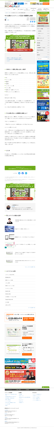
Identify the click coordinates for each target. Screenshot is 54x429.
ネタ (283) (7, 302)
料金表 (14, 9)
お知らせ (43, 54)
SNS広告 (43, 45)
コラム (43, 35)
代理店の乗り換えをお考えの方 (33, 9)
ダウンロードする (26, 337)
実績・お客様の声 (20, 9)
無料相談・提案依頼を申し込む (29, 319)
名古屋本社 (6, 410)
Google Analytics (43, 50)
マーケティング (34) (8, 288)
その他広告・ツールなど (43, 47)
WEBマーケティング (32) (9, 285)
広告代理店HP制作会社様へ (39, 9)
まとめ (8, 60)
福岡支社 (6, 421)
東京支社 (6, 413)
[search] (48, 59)
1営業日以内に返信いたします (20, 168)
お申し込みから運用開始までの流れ (46, 9)
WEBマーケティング (43, 38)
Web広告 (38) (7, 291)
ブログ (7, 12)
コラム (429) (7, 282)
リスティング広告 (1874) (9, 274)
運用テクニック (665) (9, 280)
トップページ (8, 9)
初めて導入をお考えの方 (27, 9)
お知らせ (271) (8, 304)
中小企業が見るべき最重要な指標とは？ (15, 59)
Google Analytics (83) (9, 299)
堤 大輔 (7, 19)
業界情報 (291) (8, 277)
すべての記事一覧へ (31, 307)
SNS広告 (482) (8, 293)
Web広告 (43, 42)
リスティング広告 (43, 28)
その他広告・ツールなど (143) (10, 296)
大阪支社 (6, 417)
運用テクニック (43, 33)
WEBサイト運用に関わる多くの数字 (14, 58)
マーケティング (43, 40)
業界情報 (43, 31)
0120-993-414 (15, 318)
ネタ (9, 12)
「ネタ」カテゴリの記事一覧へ (29, 266)
